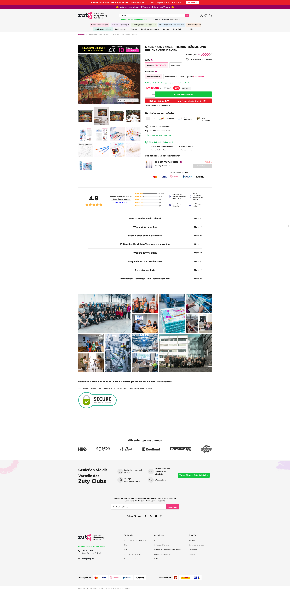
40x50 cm (156, 65)
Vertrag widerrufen (130, 559)
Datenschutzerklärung (162, 554)
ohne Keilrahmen (153, 77)
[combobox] (152, 15)
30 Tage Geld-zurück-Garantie (135, 540)
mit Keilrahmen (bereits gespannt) (185, 77)
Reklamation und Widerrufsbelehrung (167, 549)
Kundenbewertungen (196, 545)
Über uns (192, 540)
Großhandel (193, 549)
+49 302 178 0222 (90, 550)
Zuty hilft (192, 554)
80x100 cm (175, 65)
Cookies (156, 559)
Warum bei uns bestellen (132, 554)
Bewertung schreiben (121, 202)
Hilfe (125, 545)
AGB (155, 540)
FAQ (125, 549)
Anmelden (172, 507)
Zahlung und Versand (161, 545)
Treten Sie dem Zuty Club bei (192, 475)
